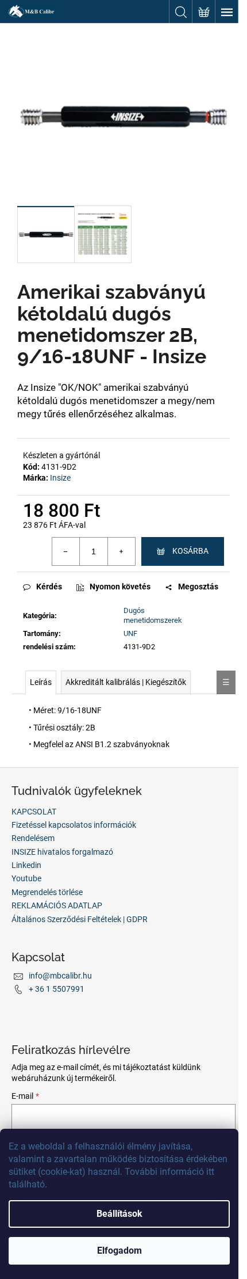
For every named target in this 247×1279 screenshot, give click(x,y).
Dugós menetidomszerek (153, 615)
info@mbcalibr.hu (60, 975)
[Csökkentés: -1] (66, 551)
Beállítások (119, 1213)
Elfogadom (119, 1250)
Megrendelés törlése (47, 892)
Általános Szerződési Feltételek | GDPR (79, 919)
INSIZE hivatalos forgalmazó (62, 852)
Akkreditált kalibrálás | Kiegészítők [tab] (125, 682)
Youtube (26, 878)
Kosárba (190, 550)
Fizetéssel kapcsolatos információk (73, 824)
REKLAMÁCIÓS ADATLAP (56, 905)
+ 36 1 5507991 (56, 988)
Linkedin (26, 865)
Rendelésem (33, 838)
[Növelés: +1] (121, 551)
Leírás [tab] (41, 682)
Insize (60, 477)
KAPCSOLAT (33, 811)
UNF (130, 633)
